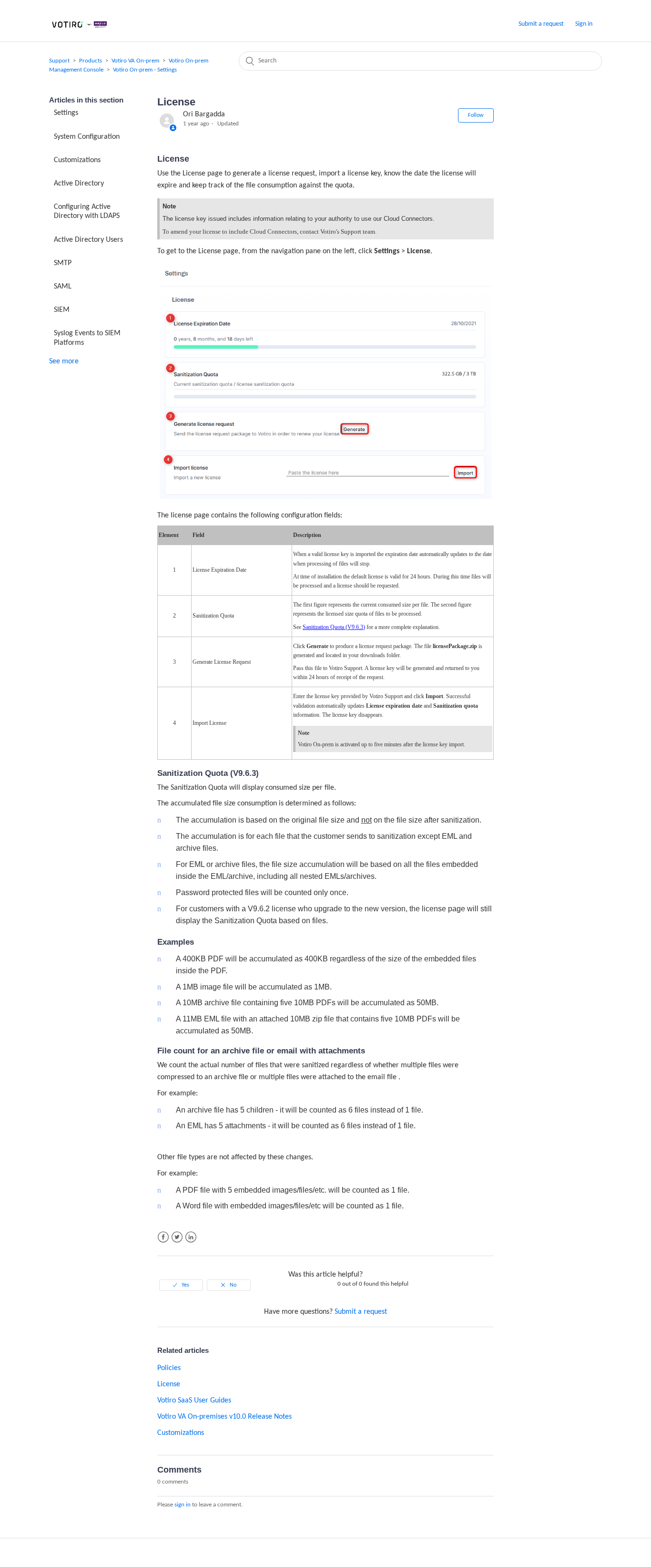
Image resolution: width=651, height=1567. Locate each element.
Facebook (163, 1237)
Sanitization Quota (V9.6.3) (334, 627)
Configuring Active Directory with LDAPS (87, 211)
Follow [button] (476, 115)
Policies (169, 1368)
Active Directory (79, 183)
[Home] (79, 28)
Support (59, 61)
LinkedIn (191, 1237)
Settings (66, 113)
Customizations (77, 160)
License (168, 1384)
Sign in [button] (583, 24)
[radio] (181, 1285)
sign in (182, 1505)
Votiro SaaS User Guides (194, 1400)
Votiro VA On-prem (135, 61)
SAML (62, 286)
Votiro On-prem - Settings (145, 70)
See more (64, 361)
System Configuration (87, 137)
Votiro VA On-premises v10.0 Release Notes (224, 1417)
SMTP (62, 263)
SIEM (62, 310)
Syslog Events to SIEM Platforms (87, 338)
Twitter (177, 1237)
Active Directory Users (88, 240)
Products (90, 61)
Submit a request (541, 24)
